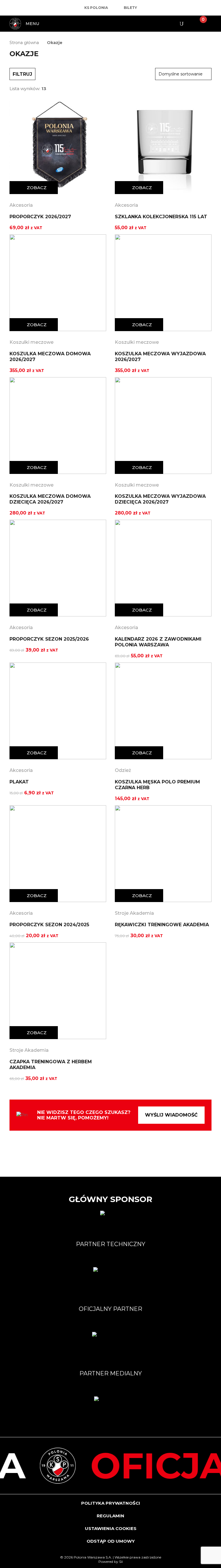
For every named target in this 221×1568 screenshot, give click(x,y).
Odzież (123, 770)
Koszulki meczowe (31, 342)
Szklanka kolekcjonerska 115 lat (161, 216)
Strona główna (24, 42)
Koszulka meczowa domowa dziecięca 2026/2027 (50, 499)
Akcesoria (21, 205)
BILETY (130, 8)
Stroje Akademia (134, 913)
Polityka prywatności (110, 1503)
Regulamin (110, 1515)
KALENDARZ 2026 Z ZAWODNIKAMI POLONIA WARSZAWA (158, 642)
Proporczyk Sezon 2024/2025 (49, 924)
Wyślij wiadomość (171, 1115)
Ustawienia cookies (110, 1528)
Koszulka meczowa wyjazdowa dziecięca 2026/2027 (160, 499)
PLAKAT (19, 782)
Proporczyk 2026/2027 (40, 216)
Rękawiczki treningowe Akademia (162, 924)
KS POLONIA (96, 8)
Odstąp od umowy (111, 1541)
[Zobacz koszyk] (198, 23)
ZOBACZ (37, 187)
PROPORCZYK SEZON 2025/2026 (49, 639)
